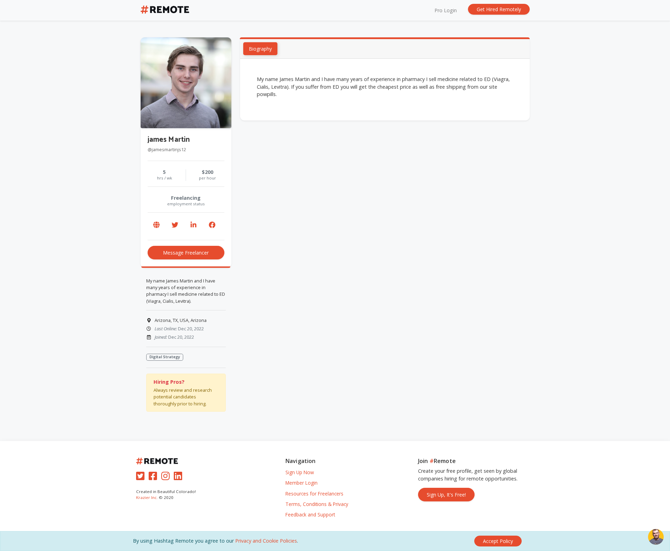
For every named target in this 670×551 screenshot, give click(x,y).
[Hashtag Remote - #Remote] (165, 10)
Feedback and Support (310, 514)
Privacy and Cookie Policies (266, 540)
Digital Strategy (164, 356)
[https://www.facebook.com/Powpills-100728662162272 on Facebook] (212, 224)
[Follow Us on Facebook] (154, 477)
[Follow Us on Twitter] (141, 477)
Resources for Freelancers (314, 493)
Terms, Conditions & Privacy (316, 504)
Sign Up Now (299, 472)
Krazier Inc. (147, 497)
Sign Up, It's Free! (446, 494)
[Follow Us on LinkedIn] (179, 477)
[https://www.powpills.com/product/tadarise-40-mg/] (156, 224)
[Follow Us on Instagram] (166, 477)
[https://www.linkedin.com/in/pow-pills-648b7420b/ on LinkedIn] (193, 224)
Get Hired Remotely (499, 9)
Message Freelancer (186, 252)
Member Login (301, 482)
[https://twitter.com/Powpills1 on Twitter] (175, 224)
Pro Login (445, 10)
